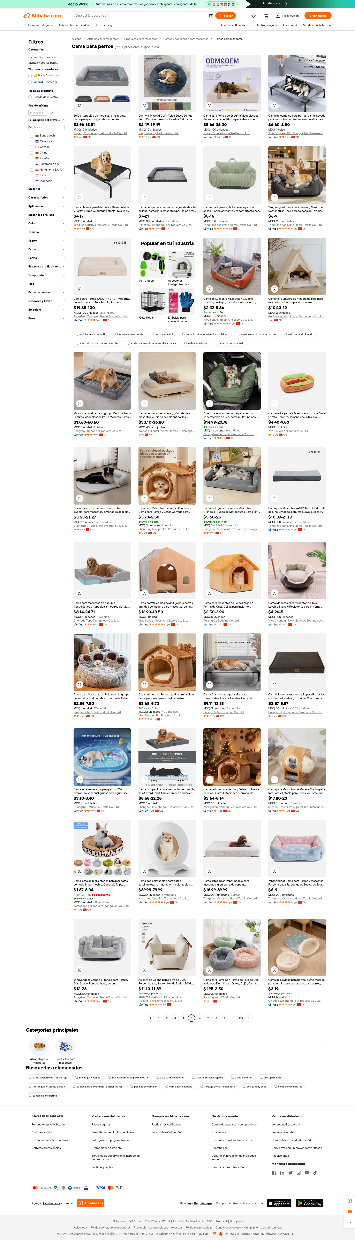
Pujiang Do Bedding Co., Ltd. (221, 620)
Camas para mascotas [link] (228, 38)
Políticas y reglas (102, 1167)
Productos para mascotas (140, 38)
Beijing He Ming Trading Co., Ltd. (223, 712)
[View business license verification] (215, 1234)
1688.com (135, 1221)
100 (241, 1018)
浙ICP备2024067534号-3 (282, 1233)
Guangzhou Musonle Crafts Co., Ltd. (96, 807)
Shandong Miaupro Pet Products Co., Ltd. (164, 529)
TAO (209, 1221)
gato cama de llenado (300, 334)
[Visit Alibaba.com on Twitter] (290, 1172)
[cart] (267, 16)
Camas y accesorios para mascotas (185, 38)
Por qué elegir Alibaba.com (49, 1124)
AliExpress (119, 1221)
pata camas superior (172, 1077)
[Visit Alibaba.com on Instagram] (298, 1172)
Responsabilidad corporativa (50, 1140)
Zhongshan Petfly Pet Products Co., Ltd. (228, 434)
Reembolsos (220, 1147)
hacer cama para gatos (209, 1077)
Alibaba (76, 38)
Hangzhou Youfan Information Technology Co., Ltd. (232, 529)
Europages (237, 1221)
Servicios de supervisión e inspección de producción (116, 1157)
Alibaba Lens (51, 1203)
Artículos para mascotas (102, 38)
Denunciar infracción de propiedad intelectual (234, 1157)
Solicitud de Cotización (166, 1132)
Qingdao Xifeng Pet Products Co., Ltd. (97, 712)
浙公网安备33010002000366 (244, 1233)
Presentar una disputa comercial (232, 1140)
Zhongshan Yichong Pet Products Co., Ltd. (230, 807)
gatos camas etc (164, 334)
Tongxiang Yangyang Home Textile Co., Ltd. (230, 224)
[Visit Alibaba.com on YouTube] (306, 1172)
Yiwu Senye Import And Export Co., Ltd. (228, 319)
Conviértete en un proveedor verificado (297, 1147)
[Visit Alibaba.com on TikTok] (315, 1172)
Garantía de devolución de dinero (113, 1132)
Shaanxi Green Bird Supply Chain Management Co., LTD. (297, 133)
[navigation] (46, 528)
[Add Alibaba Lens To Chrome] (90, 1203)
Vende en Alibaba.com (286, 1124)
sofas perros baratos (290, 1086)
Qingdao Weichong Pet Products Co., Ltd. (294, 1000)
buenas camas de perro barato (130, 1077)
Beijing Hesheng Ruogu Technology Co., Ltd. (296, 316)
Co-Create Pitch (42, 1132)
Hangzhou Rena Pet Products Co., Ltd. (98, 430)
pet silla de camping (145, 1086)
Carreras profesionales (46, 1147)
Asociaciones (280, 1155)
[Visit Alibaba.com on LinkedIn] (282, 1172)
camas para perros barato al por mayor (99, 1086)
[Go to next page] (249, 1018)
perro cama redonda (131, 334)
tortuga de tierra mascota (219, 1086)
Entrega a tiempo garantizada (110, 1140)
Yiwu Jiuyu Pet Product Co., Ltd (288, 430)
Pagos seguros (101, 1124)
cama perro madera (180, 1086)
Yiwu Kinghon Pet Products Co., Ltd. (161, 715)
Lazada (177, 1221)
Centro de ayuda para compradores (234, 1124)
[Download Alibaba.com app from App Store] (279, 1203)
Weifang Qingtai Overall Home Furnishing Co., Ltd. (167, 430)
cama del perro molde (231, 343)
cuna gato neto (272, 1077)
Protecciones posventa (107, 1147)
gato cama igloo (197, 343)
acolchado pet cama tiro (93, 334)
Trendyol (221, 1221)
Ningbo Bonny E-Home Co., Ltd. (158, 133)
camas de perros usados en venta (98, 343)
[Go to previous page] (150, 1018)
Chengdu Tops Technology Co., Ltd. (96, 620)
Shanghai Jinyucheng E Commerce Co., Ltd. (166, 807)
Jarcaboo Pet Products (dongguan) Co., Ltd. (101, 905)
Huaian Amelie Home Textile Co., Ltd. (226, 133)
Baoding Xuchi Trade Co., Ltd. (221, 997)
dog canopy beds (256, 1086)
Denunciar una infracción (228, 1167)
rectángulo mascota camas (49, 1086)
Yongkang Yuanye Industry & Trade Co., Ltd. (101, 224)
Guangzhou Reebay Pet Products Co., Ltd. (100, 525)
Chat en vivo (219, 1132)
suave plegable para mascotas (258, 334)
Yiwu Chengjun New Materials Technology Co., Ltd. (297, 620)
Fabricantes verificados (166, 1124)
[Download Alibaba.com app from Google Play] (309, 1203)
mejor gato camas (89, 1077)
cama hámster (243, 1077)
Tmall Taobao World (157, 1221)
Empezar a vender (283, 1132)
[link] (349, 1201)
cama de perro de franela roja (50, 1077)
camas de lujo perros (45, 1095)
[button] (211, 15)
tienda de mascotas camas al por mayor (153, 343)
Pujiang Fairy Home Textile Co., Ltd (160, 1000)
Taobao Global (194, 1221)
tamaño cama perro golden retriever (207, 334)
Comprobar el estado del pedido (292, 1140)
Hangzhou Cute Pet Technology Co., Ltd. (164, 898)
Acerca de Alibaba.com (47, 1115)
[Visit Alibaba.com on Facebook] (274, 1172)
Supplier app (203, 1203)
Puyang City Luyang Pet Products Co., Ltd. (100, 133)
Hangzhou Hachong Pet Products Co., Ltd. (165, 224)
